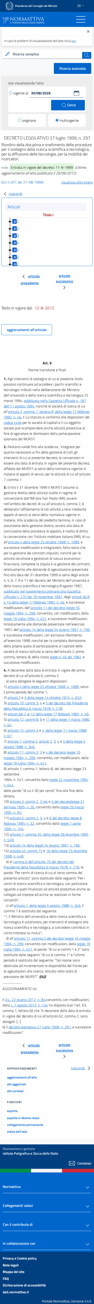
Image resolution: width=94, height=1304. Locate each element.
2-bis (44, 801)
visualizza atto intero (77, 182)
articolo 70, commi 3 (23, 703)
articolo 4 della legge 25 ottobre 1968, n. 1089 (43, 542)
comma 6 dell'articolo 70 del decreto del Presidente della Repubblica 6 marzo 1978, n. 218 (41, 864)
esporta (12, 1110)
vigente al (21, 93)
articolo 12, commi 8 (23, 719)
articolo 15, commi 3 (23, 730)
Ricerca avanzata (72, 68)
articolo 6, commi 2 (24, 818)
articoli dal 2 (17, 714)
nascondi (15, 193)
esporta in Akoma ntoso (23, 1117)
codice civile (12, 422)
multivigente (69, 120)
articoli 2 (14, 697)
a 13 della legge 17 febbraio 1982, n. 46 (34, 602)
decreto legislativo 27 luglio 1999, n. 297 (40, 1027)
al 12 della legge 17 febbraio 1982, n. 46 (58, 714)
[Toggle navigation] (81, 19)
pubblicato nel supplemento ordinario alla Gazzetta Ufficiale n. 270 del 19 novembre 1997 (42, 593)
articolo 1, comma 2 (22, 741)
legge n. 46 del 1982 (65, 657)
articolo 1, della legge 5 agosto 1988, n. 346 (47, 905)
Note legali (11, 1265)
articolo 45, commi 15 (26, 850)
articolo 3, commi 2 (24, 801)
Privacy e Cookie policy (20, 1258)
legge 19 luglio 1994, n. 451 (25, 618)
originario (29, 120)
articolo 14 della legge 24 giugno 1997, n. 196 (55, 629)
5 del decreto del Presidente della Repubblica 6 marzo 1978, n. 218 (46, 705)
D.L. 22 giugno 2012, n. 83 (25, 999)
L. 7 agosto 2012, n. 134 (29, 1005)
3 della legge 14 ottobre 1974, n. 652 (52, 697)
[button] (76, 93)
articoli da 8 (80, 596)
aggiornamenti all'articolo (27, 329)
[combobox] (47, 54)
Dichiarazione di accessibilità (24, 1285)
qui (74, 40)
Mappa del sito (13, 1271)
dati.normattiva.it (16, 1292)
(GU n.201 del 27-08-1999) (22, 182)
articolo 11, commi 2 (23, 752)
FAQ (6, 1278)
